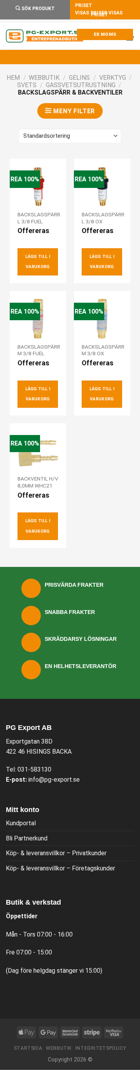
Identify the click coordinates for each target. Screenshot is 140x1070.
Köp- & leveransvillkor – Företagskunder (60, 868)
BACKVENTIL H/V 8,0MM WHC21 (38, 482)
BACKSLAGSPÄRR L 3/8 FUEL (39, 218)
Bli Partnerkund (26, 838)
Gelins (79, 77)
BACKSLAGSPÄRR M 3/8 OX (103, 350)
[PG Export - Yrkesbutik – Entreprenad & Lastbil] (45, 36)
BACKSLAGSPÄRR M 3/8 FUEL (39, 350)
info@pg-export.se (54, 779)
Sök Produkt (37, 8)
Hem (13, 77)
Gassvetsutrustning (81, 85)
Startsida (28, 1048)
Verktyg (112, 77)
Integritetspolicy (100, 1048)
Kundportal (21, 823)
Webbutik (44, 77)
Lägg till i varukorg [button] (38, 261)
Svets (27, 85)
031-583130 (34, 769)
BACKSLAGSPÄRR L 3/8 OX (103, 218)
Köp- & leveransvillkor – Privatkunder (56, 853)
